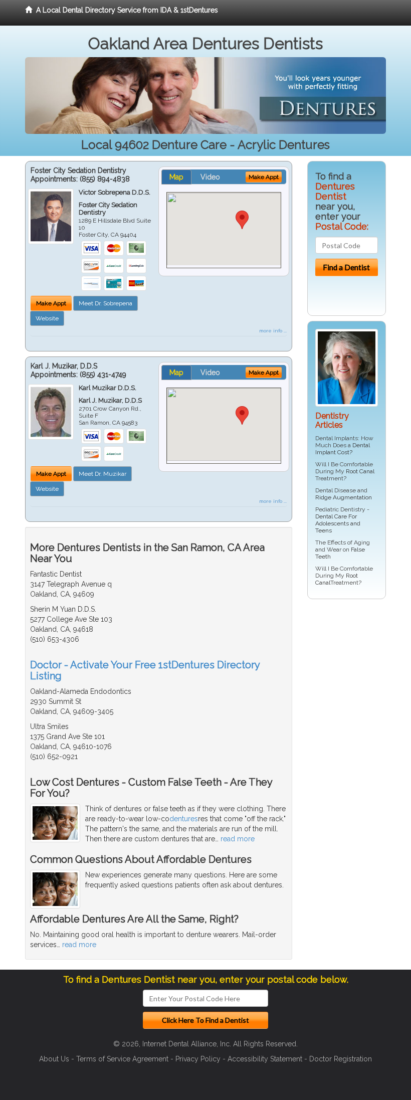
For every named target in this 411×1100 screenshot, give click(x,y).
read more (238, 839)
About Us (54, 1059)
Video (210, 177)
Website (47, 318)
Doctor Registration (340, 1059)
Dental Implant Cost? (342, 449)
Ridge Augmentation (343, 497)
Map (176, 177)
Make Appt (51, 303)
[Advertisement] (358, 684)
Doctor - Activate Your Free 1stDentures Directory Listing (145, 670)
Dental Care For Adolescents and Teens (337, 523)
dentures (183, 819)
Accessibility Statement (265, 1059)
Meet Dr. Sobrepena (105, 303)
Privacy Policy (198, 1059)
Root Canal (360, 471)
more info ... (273, 330)
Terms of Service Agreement (122, 1059)
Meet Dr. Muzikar (102, 473)
